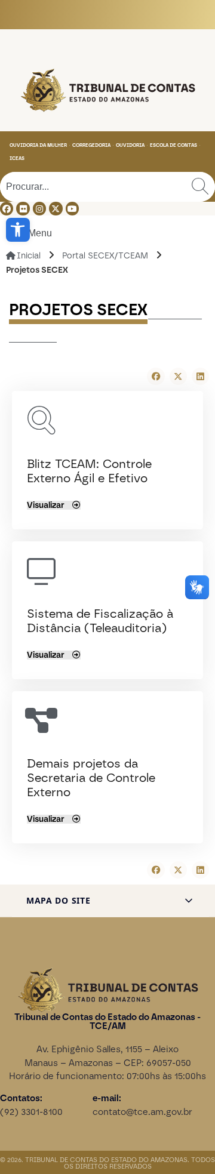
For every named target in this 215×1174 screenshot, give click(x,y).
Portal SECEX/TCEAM (105, 256)
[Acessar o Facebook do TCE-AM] (6, 208)
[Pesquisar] (200, 187)
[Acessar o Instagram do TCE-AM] (39, 208)
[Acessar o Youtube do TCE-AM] (72, 208)
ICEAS (17, 158)
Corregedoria (91, 145)
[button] (18, 230)
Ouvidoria (130, 145)
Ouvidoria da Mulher (38, 145)
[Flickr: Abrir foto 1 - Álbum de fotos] (22, 208)
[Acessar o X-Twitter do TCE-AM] (55, 208)
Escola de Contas (173, 145)
